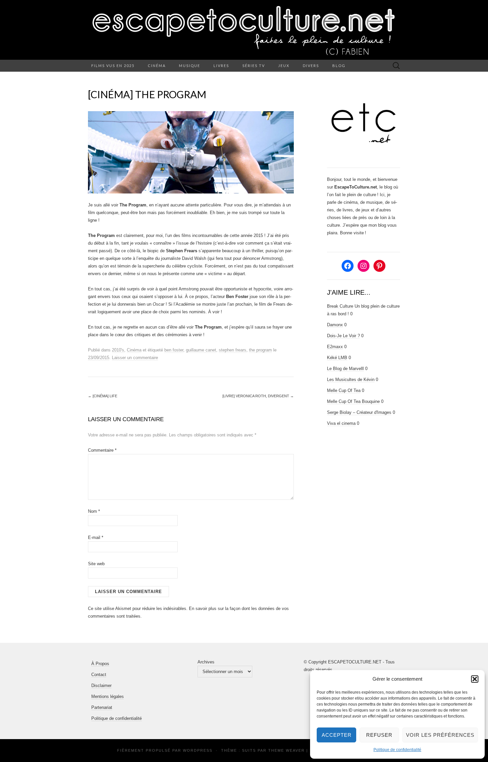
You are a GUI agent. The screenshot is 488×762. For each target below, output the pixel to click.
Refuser (379, 735)
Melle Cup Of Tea (344, 390)
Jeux (283, 65)
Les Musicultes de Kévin (350, 379)
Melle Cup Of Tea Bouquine (353, 401)
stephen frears (232, 349)
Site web (96, 563)
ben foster (173, 349)
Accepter (337, 735)
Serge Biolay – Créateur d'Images (359, 412)
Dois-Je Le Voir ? (343, 335)
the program (260, 349)
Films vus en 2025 (112, 65)
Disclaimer (101, 685)
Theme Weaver (286, 750)
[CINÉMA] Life (102, 396)
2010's (118, 349)
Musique (189, 65)
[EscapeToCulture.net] (244, 30)
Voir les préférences (440, 735)
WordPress (197, 750)
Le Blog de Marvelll (345, 368)
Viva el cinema (341, 423)
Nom (94, 511)
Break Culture (340, 306)
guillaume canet (201, 349)
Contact (98, 674)
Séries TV (253, 65)
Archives (206, 661)
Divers (311, 65)
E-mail (95, 537)
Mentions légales (107, 696)
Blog (339, 65)
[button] (474, 679)
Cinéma (157, 65)
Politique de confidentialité (397, 749)
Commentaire (102, 450)
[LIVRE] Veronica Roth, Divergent (258, 396)
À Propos (100, 663)
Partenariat (101, 707)
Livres (221, 65)
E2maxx (335, 346)
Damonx (335, 324)
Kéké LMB (337, 357)
